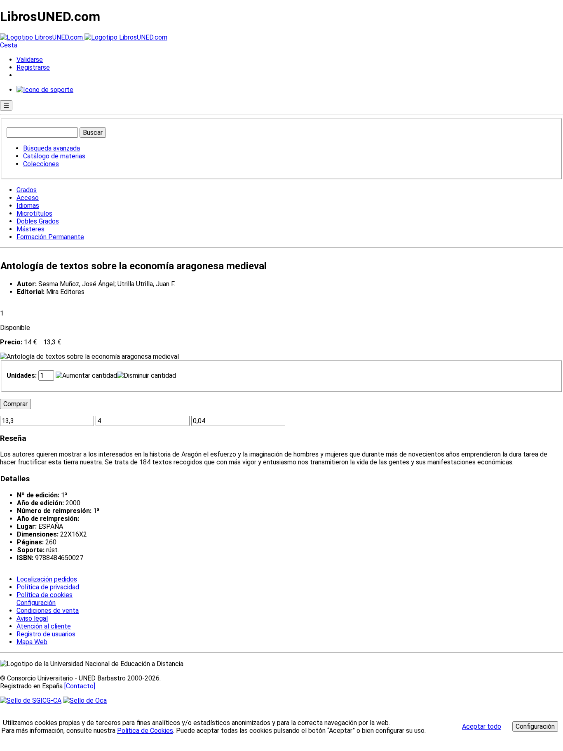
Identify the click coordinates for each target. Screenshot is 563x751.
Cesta (8, 45)
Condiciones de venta (47, 610)
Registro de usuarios (45, 634)
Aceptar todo (481, 726)
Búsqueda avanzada (51, 148)
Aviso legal (32, 618)
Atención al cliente (43, 626)
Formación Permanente (50, 237)
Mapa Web (31, 642)
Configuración (35, 603)
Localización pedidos (46, 579)
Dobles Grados (37, 221)
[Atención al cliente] (44, 90)
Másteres (30, 229)
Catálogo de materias (54, 156)
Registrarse (33, 67)
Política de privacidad (47, 587)
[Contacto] (79, 686)
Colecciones (41, 164)
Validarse (29, 60)
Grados (26, 190)
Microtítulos (34, 213)
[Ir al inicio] (83, 37)
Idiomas (27, 206)
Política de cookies (44, 595)
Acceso (27, 198)
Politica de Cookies (145, 731)
